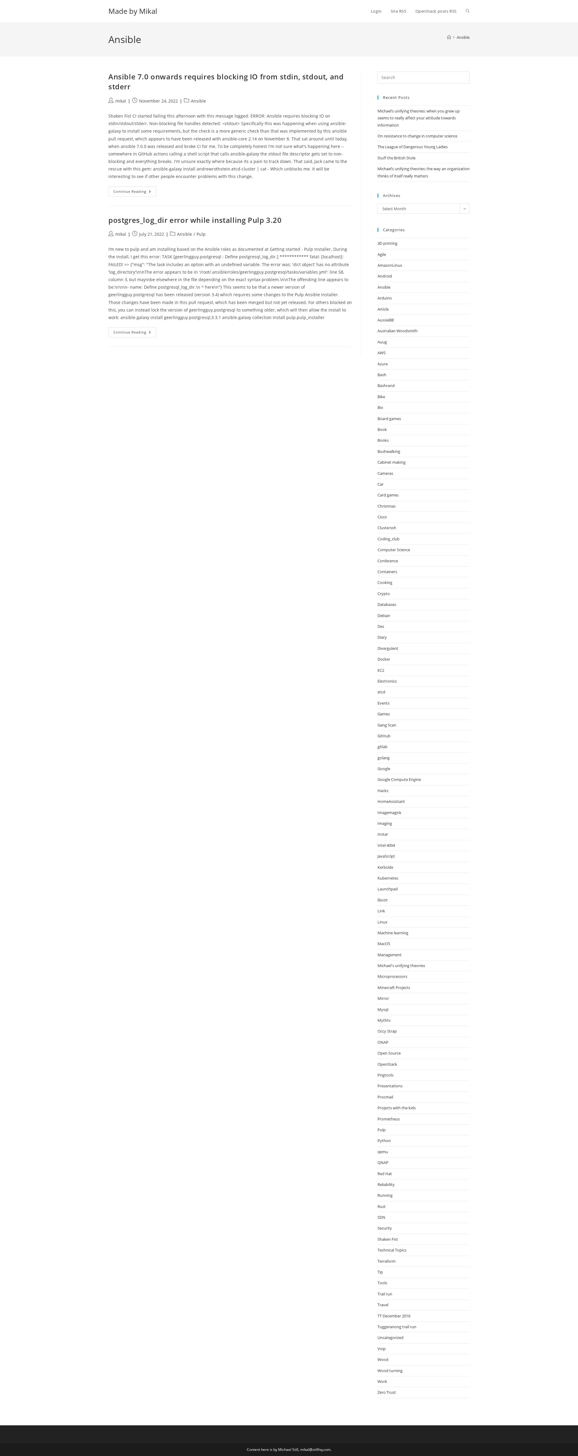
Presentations (390, 1086)
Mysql (383, 1009)
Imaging (385, 823)
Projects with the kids (397, 1107)
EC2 (381, 670)
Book (382, 429)
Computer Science (394, 549)
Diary (382, 637)
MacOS (384, 943)
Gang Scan (387, 725)
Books (383, 440)
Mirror (383, 998)
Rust (382, 1206)
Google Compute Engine (399, 779)
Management (390, 954)
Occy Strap (387, 1031)
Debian (384, 615)
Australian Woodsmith (398, 330)
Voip (382, 1348)
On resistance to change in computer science (417, 136)
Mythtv (384, 1020)
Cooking (385, 582)
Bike (381, 396)
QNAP (383, 1162)
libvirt (383, 900)
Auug (382, 342)
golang (384, 757)
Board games (389, 418)
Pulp (201, 234)
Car (381, 484)
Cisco (382, 517)
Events (384, 703)
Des (381, 626)
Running (385, 1195)
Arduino (385, 298)
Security (385, 1228)
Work (382, 1381)
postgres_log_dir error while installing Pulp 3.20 (194, 220)
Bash (382, 374)
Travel (383, 1304)
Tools (382, 1283)
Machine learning (393, 932)
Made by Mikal (132, 11)
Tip (380, 1272)
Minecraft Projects (394, 987)
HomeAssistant (391, 801)
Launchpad (388, 889)
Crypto (384, 593)
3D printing (387, 243)
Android (385, 276)
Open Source (389, 1053)
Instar (383, 834)
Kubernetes (388, 878)
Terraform (387, 1261)
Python (384, 1140)
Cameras (385, 473)
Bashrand (386, 385)
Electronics (387, 681)
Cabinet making (392, 462)
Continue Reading (134, 193)
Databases (387, 604)
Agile (382, 254)
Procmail (385, 1097)
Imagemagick (389, 812)
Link (381, 911)
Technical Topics (392, 1250)
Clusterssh (387, 527)
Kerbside (385, 867)
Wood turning (390, 1370)
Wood (383, 1359)
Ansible (463, 37)
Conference (388, 561)
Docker (384, 659)
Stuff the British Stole (396, 158)
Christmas (387, 506)
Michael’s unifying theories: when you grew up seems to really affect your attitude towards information (419, 118)
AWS (382, 352)
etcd (381, 692)
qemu (383, 1151)
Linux (382, 922)
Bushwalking (389, 451)
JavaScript (386, 856)
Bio (380, 407)
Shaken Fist (388, 1239)
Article (383, 309)
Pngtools (385, 1075)
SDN (381, 1217)
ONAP (383, 1042)
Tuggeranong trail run (397, 1326)
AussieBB (386, 320)
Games (384, 714)
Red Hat (385, 1173)
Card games (388, 495)
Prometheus (389, 1119)
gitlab (382, 746)
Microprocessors (392, 976)
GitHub (384, 736)
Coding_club (388, 539)
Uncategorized (390, 1337)
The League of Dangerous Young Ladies (413, 146)
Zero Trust (387, 1392)
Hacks (383, 790)
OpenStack (387, 1064)
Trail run (385, 1294)
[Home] (449, 37)
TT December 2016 (394, 1316)
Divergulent (388, 648)
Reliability (386, 1184)
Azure (383, 364)
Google (384, 768)
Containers (387, 571)
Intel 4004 (386, 845)
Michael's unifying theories (401, 965)
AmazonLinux (390, 265)
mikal (120, 101)
